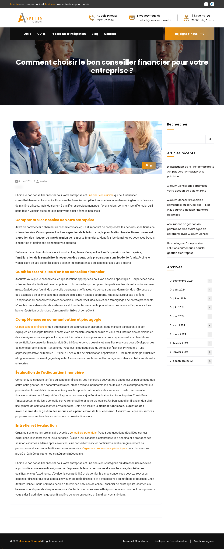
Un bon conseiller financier (31, 326)
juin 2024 (192, 307)
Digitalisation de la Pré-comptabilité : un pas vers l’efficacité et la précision (190, 171)
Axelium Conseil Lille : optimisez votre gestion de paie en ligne (187, 188)
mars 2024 (192, 334)
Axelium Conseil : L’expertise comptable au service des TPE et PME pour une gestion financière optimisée (188, 207)
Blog (149, 165)
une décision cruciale (101, 195)
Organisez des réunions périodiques (104, 448)
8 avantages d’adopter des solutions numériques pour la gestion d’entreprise (186, 248)
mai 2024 (192, 316)
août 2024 (192, 289)
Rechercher (177, 124)
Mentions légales (204, 541)
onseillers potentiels (84, 432)
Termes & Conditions (135, 541)
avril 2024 (192, 325)
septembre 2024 (192, 280)
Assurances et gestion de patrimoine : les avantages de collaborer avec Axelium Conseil (188, 229)
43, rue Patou (200, 15)
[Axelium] (30, 17)
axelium (44, 181)
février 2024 (192, 343)
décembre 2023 (192, 361)
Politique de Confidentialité (171, 541)
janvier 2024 (192, 352)
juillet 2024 (192, 298)
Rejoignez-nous (186, 34)
